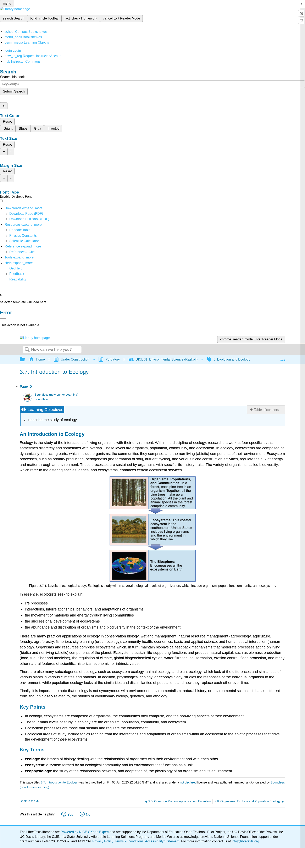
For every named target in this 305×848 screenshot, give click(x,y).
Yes (70, 814)
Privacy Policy (102, 841)
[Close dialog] (3, 318)
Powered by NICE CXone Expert (85, 832)
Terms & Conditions (129, 841)
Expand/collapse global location (282, 358)
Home (40, 359)
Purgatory (113, 359)
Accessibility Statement (162, 841)
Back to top (27, 801)
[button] (16, 273)
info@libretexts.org (245, 841)
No (88, 814)
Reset (7, 121)
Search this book (12, 77)
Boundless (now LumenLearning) (56, 394)
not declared (188, 782)
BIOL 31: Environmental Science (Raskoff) (166, 359)
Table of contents (266, 410)
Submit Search (14, 91)
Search (27, 349)
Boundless (41, 399)
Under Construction (75, 359)
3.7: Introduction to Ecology (59, 782)
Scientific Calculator (24, 241)
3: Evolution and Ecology (232, 359)
